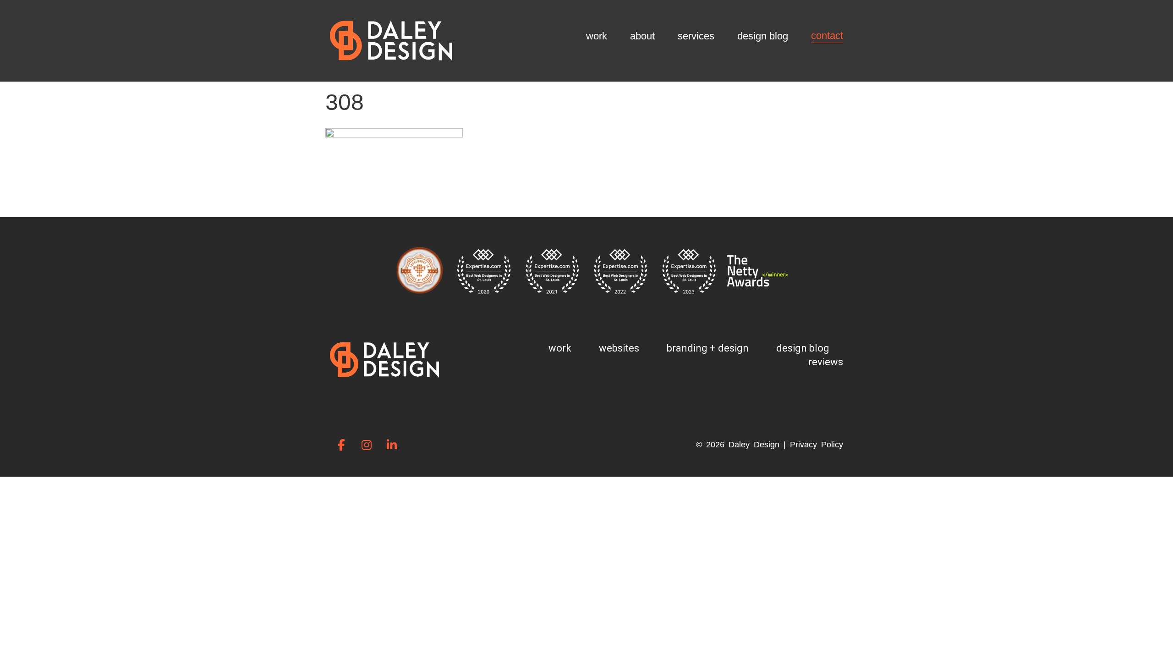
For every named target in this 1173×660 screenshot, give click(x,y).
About (642, 36)
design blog (802, 348)
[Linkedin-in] (391, 444)
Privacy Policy (816, 444)
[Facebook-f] (341, 444)
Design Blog (762, 36)
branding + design (708, 348)
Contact (827, 35)
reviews (825, 362)
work (559, 348)
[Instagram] (366, 444)
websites (619, 348)
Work (596, 36)
